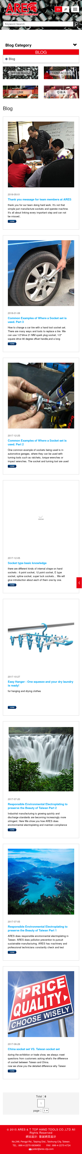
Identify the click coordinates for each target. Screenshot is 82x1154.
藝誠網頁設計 (47, 1136)
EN (58, 9)
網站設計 (31, 1136)
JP (65, 9)
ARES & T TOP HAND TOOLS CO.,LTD (21, 9)
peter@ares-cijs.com (43, 1148)
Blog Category (18, 45)
